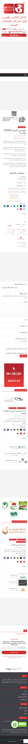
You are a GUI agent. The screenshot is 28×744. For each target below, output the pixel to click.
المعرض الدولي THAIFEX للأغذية (19, 138)
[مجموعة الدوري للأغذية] (14, 531)
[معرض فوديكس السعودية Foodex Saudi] (14, 399)
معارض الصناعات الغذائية (21, 127)
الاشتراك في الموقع (23, 707)
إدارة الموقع (16, 135)
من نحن (25, 691)
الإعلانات (25, 710)
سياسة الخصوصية (23, 699)
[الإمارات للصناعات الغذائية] (22, 583)
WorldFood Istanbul (13, 447)
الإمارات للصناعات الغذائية (12, 581)
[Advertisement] (14, 55)
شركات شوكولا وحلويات (13, 539)
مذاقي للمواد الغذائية (13, 588)
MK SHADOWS (5, 682)
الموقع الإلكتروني (23, 332)
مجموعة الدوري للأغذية (18, 545)
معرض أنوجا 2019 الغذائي (19, 284)
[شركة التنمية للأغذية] (22, 576)
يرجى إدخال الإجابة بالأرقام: (21, 338)
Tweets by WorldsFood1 (22, 633)
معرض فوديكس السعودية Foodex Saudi (14, 412)
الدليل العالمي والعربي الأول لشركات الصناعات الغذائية (14, 21)
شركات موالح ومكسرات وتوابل (21, 541)
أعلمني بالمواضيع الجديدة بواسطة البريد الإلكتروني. (16, 353)
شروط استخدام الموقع (22, 696)
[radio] (17, 199)
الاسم (25, 319)
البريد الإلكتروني (23, 326)
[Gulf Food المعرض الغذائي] (10, 226)
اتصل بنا (25, 713)
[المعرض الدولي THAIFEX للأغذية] (22, 461)
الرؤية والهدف (24, 694)
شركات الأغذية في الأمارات (21, 539)
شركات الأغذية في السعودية (21, 408)
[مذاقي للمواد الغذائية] (22, 589)
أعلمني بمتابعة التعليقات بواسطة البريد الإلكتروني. (16, 348)
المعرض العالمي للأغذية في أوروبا (10, 287)
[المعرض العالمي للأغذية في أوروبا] (21, 226)
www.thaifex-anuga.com (13, 191)
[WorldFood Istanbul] (22, 448)
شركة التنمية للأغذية (13, 575)
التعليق (25, 301)
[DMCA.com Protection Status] (19, 721)
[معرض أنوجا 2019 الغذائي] (21, 239)
